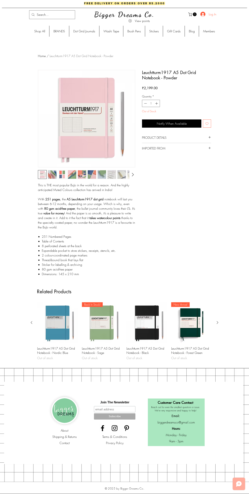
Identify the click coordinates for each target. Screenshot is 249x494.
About (64, 430)
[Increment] (156, 103)
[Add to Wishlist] (207, 123)
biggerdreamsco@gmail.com (176, 422)
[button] (192, 14)
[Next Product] (217, 322)
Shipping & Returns (64, 437)
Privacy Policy (115, 443)
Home (42, 56)
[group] (124, 333)
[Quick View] (57, 322)
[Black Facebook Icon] (102, 428)
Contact (65, 443)
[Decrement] (145, 103)
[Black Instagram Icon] (114, 428)
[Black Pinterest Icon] (127, 428)
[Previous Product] (31, 322)
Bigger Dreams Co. (124, 14)
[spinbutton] (150, 103)
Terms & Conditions (114, 437)
